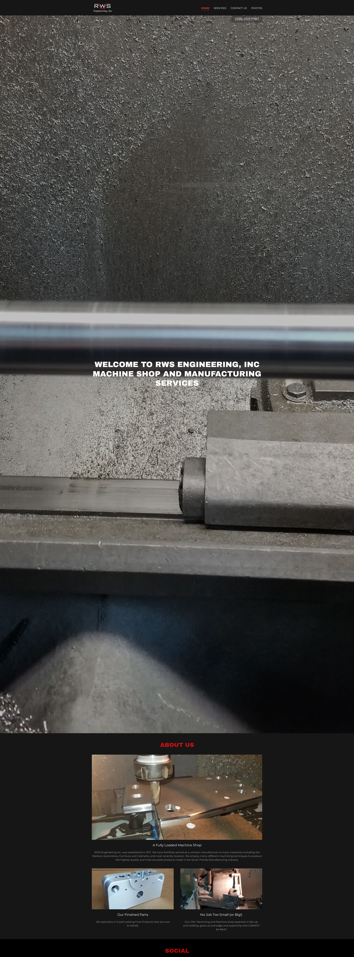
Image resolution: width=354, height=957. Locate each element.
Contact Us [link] (239, 8)
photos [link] (256, 8)
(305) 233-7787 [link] (247, 19)
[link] (103, 7)
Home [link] (205, 8)
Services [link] (220, 8)
